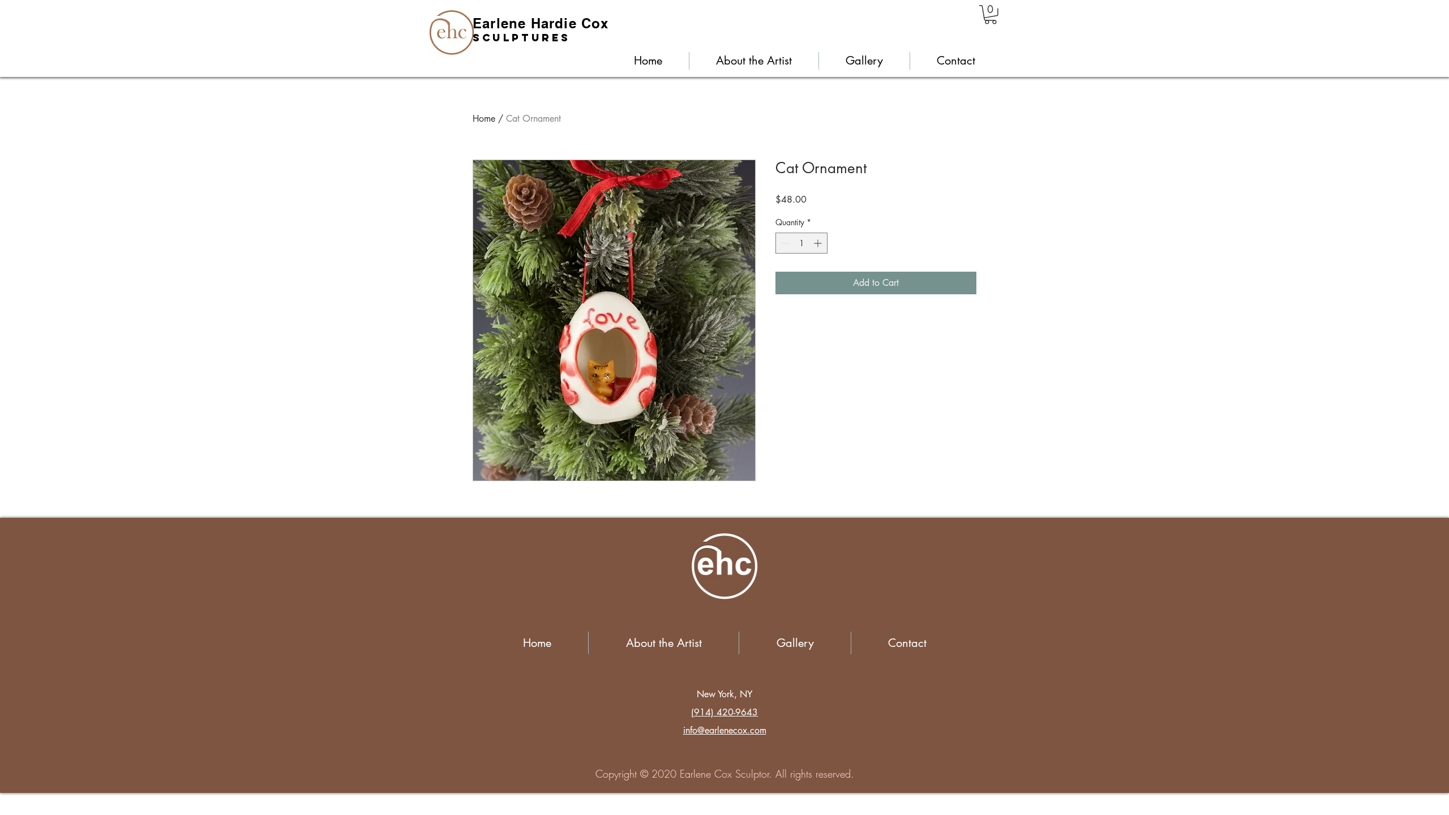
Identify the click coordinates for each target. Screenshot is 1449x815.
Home (484, 119)
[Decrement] (784, 243)
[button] (990, 14)
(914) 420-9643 (724, 712)
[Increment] (819, 243)
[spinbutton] (801, 243)
